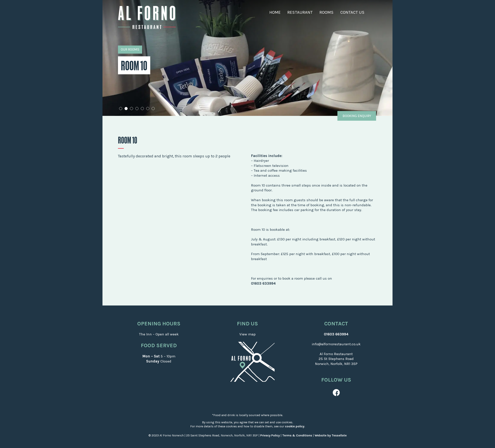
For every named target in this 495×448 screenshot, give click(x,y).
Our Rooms (130, 49)
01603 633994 (263, 283)
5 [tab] (142, 108)
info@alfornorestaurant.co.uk (336, 344)
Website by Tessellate (331, 435)
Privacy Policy (270, 435)
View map (247, 334)
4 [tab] (137, 108)
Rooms (326, 12)
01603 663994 (336, 334)
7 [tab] (153, 108)
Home (275, 12)
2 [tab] (126, 108)
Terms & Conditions (297, 435)
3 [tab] (132, 108)
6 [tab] (148, 108)
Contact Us (352, 12)
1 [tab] (120, 108)
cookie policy (294, 426)
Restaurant (300, 12)
